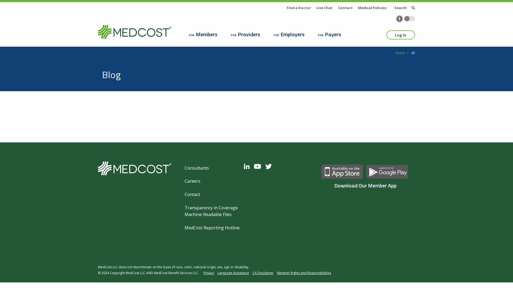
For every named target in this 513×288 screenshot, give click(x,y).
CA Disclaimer (263, 273)
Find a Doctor (299, 7)
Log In (400, 35)
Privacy (208, 273)
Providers (249, 34)
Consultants (197, 168)
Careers (192, 181)
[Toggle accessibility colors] (409, 18)
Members (206, 34)
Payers (333, 34)
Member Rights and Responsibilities (304, 273)
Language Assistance (233, 273)
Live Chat (324, 7)
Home (400, 52)
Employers (293, 34)
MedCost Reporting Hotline (212, 228)
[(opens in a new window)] (248, 166)
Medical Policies (372, 7)
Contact (345, 7)
